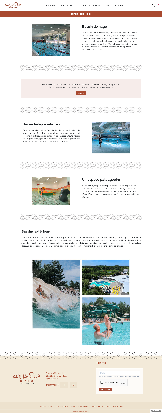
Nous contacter (115, 5)
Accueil (51, 5)
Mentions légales (118, 406)
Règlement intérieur (62, 406)
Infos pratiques (92, 5)
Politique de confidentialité (79, 406)
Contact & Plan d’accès (46, 406)
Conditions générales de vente (100, 406)
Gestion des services (156, 410)
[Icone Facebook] (64, 385)
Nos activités (69, 5)
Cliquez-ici (81, 93)
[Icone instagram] (73, 385)
